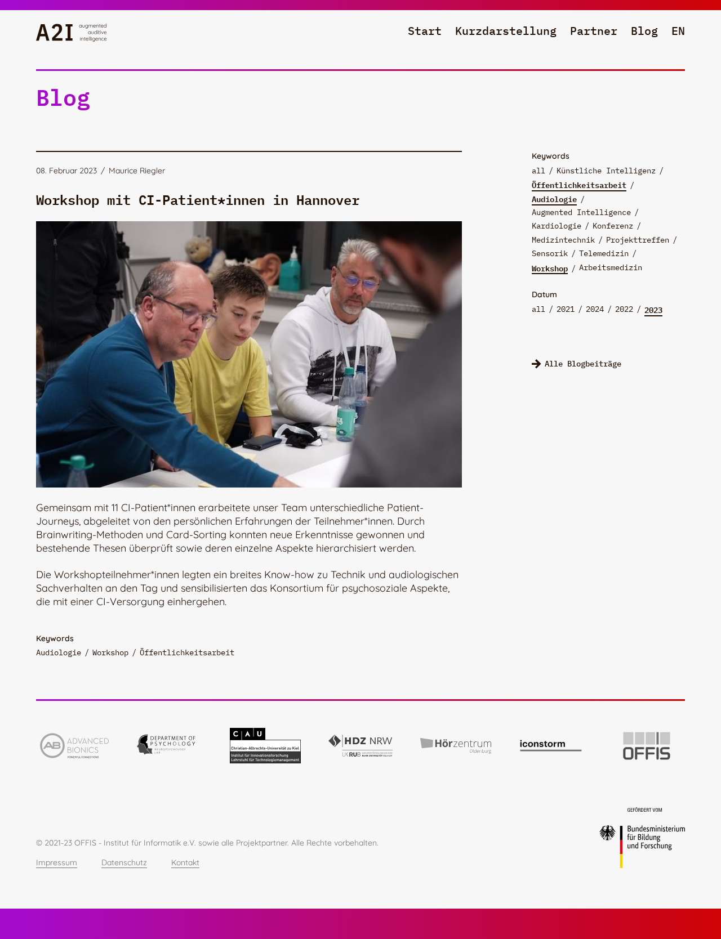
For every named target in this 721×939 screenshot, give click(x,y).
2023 (653, 309)
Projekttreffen (637, 240)
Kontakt (185, 862)
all (538, 171)
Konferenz (613, 226)
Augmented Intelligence (581, 212)
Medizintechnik (563, 240)
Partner (593, 31)
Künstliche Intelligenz (606, 171)
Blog (644, 31)
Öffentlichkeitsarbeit (579, 184)
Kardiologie (556, 226)
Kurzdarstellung (506, 31)
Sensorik (550, 253)
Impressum (56, 862)
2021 (566, 309)
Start (425, 31)
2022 (624, 309)
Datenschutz (124, 862)
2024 (595, 309)
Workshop (550, 268)
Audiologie (554, 198)
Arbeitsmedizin (610, 267)
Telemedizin (604, 253)
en (678, 31)
